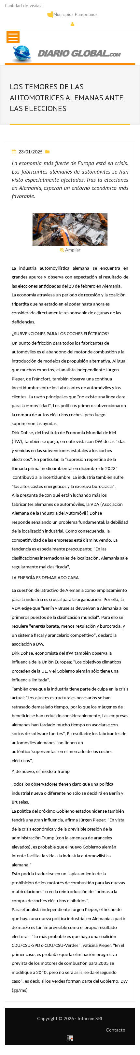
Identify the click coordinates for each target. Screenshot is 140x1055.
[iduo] (70, 1037)
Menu (13, 37)
